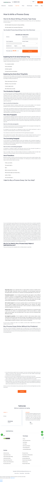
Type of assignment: (9, 41)
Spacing (23, 45)
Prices (23, 5)
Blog (41, 5)
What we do (4, 5)
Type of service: (25, 36)
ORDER (40, 2)
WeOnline (7, 2)
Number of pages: (25, 41)
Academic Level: (9, 45)
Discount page (29, 5)
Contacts (36, 5)
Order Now (17, 5)
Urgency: (15, 45)
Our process (10, 5)
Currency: (8, 36)
